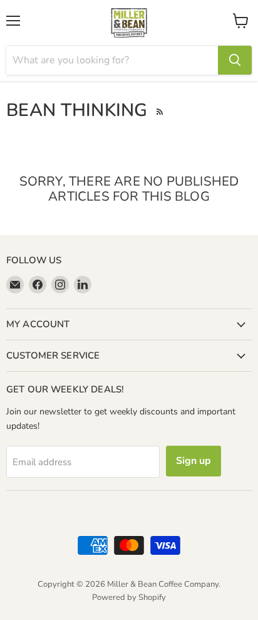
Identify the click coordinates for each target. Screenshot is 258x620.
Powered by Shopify (129, 597)
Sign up (193, 461)
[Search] (235, 60)
